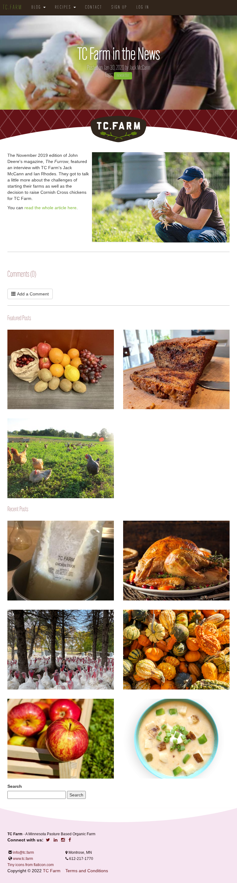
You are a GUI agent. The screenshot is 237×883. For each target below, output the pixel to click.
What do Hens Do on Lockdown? (7, 436)
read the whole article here (50, 207)
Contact (93, 7)
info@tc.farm (23, 852)
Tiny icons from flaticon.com (30, 865)
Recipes (64, 7)
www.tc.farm (23, 859)
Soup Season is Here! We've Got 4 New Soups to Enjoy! (123, 706)
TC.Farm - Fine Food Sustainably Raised (118, 129)
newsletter (123, 75)
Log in (142, 7)
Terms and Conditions (86, 870)
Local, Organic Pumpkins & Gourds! (123, 613)
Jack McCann (139, 68)
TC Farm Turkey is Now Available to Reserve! (7, 613)
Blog (37, 7)
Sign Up (119, 7)
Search (14, 786)
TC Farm (51, 870)
